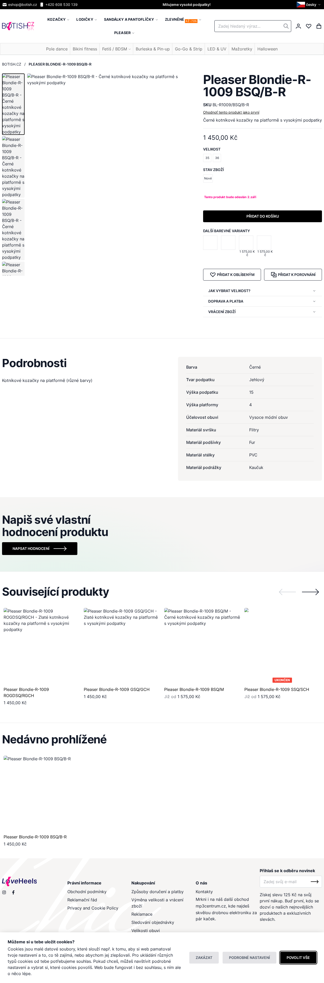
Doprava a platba (225, 301)
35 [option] (207, 158)
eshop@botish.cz (22, 4)
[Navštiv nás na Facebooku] (13, 892)
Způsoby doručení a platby (157, 891)
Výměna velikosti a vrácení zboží (157, 903)
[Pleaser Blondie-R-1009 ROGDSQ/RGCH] (211, 246)
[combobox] (252, 26)
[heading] (162, 363)
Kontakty (204, 891)
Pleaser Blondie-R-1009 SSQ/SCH (276, 689)
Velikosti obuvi (145, 930)
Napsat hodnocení (31, 548)
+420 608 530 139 (61, 4)
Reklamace (141, 914)
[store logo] (18, 26)
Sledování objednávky (152, 922)
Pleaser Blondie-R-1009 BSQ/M (194, 689)
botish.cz (11, 64)
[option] (210, 243)
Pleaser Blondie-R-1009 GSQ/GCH (117, 689)
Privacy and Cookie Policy (92, 908)
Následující (310, 592)
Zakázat (204, 957)
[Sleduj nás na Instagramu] (4, 892)
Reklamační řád (82, 899)
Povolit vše (298, 957)
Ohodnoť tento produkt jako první (231, 112)
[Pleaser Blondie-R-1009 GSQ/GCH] (229, 246)
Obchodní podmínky (87, 891)
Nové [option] (208, 178)
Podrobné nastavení (249, 957)
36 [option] (217, 158)
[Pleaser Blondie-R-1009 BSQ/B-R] (42, 794)
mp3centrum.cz (211, 906)
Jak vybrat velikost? (229, 291)
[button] (309, 5)
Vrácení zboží (222, 311)
